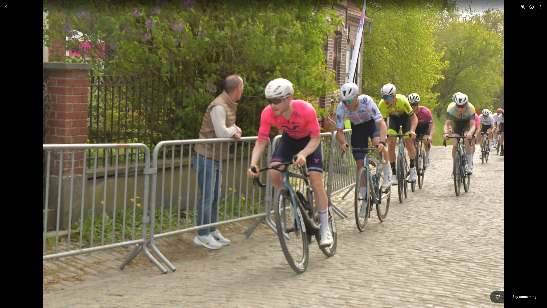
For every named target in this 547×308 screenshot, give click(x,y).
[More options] (540, 7)
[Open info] (531, 7)
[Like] (497, 296)
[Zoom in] (523, 7)
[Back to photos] (7, 7)
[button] (12, 154)
